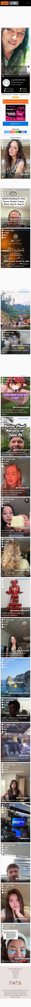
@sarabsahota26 (21, 326)
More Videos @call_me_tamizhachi (15, 101)
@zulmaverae (23, 650)
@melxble (24, 528)
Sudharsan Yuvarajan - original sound (16, 94)
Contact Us (15, 974)
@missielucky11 (22, 919)
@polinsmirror (22, 715)
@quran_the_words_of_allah (16, 261)
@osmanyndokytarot (19, 610)
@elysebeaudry (22, 570)
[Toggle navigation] (28, 3)
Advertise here (24, 289)
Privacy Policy (15, 971)
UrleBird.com (19, 969)
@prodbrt (25, 174)
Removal (15, 976)
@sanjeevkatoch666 (19, 219)
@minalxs (25, 838)
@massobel (24, 755)
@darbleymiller (22, 878)
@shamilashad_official (19, 693)
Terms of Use (15, 972)
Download (16, 123)
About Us (15, 977)
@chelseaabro (22, 798)
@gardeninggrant (21, 450)
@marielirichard (22, 958)
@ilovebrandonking (20, 345)
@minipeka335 (22, 488)
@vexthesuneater (21, 407)
